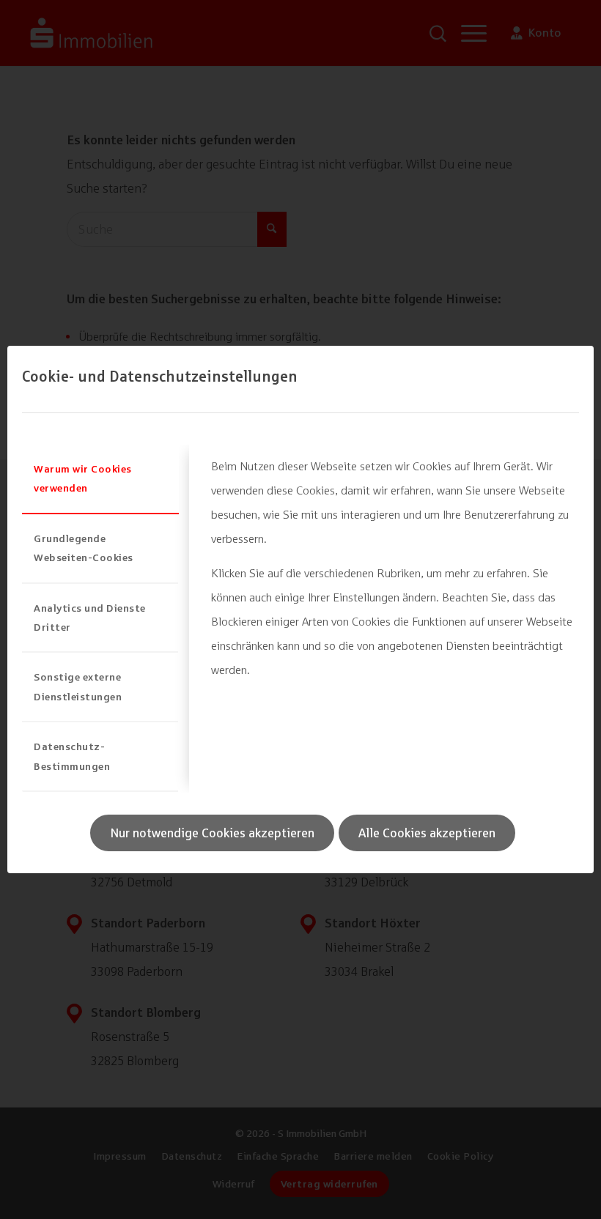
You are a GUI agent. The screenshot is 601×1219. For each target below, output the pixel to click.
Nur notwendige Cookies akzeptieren (212, 833)
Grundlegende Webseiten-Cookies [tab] (83, 547)
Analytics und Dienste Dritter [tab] (90, 617)
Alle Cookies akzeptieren (426, 833)
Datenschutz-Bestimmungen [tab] (72, 755)
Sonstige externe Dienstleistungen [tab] (78, 686)
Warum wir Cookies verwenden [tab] (83, 478)
